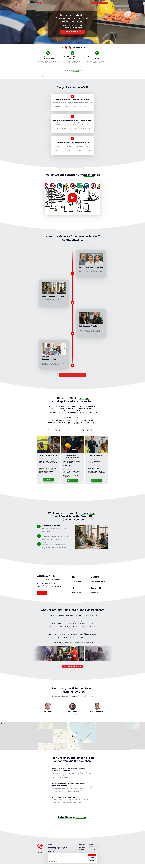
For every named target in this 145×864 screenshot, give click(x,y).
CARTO (143, 749)
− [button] (1, 724)
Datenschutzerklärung (53, 861)
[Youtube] (41, 853)
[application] (72, 736)
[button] (72, 736)
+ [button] (1, 723)
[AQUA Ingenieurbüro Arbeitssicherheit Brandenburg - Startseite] (39, 2)
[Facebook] (39, 853)
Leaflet (132, 749)
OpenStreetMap (136, 749)
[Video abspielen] (72, 198)
